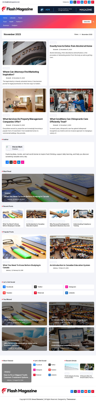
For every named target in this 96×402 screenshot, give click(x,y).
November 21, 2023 (19, 78)
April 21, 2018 (18, 348)
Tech (66, 373)
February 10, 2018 (20, 199)
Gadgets (14, 25)
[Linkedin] (66, 292)
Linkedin (72, 293)
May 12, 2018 (65, 348)
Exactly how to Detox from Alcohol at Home (71, 46)
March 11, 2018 (64, 268)
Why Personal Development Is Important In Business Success (60, 225)
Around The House (86, 373)
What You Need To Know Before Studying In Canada (26, 196)
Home (5, 18)
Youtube (9, 293)
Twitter (40, 287)
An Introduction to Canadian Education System (35, 225)
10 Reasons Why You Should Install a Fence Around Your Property (86, 377)
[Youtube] (4, 292)
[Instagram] (66, 286)
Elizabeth (8, 78)
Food (4, 21)
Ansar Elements (37, 399)
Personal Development (57, 221)
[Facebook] (4, 286)
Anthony (10, 199)
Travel (20, 18)
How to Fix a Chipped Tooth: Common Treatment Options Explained (16, 377)
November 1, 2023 (66, 125)
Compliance (77, 221)
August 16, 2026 (18, 380)
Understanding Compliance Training (65, 345)
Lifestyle (12, 18)
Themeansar (71, 399)
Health (11, 21)
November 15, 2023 (66, 49)
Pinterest (41, 293)
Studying (6, 68)
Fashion (18, 21)
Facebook (9, 287)
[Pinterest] (35, 292)
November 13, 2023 (19, 125)
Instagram (72, 287)
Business (6, 25)
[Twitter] (35, 286)
